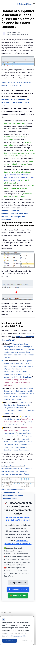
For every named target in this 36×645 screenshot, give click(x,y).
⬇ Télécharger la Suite (18, 587)
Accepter (9, 641)
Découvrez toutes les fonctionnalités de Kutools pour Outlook (14, 214)
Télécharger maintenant (13, 493)
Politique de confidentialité (18, 636)
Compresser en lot (23, 405)
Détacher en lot (9, 405)
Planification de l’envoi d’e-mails (21, 366)
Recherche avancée (20, 396)
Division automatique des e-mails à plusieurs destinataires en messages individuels (17, 382)
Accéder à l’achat (10, 496)
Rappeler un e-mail (26, 388)
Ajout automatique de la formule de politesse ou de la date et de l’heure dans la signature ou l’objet (19, 177)
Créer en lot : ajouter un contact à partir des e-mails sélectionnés (18, 441)
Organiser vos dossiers (12, 399)
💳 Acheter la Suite (18, 593)
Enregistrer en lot (24, 402)
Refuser (24, 641)
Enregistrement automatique (14, 408)
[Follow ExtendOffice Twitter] (7, 615)
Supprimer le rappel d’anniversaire (16, 450)
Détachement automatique (13, 410)
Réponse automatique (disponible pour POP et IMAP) (18, 363)
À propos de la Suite (18, 580)
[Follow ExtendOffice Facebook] (3, 615)
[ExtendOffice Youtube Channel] (12, 615)
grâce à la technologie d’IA (14, 123)
